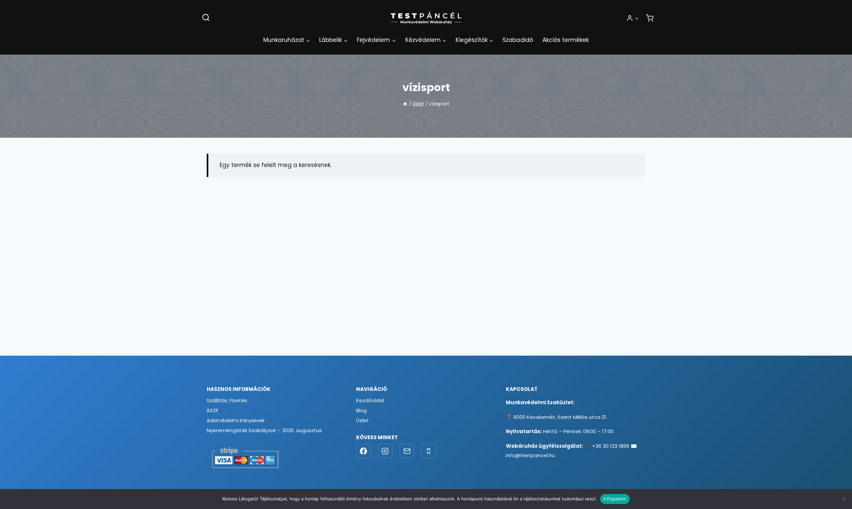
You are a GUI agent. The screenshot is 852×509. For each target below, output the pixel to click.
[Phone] (428, 451)
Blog (361, 410)
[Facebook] (363, 451)
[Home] (405, 103)
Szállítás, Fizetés (227, 400)
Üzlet (362, 420)
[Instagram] (385, 451)
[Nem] (843, 499)
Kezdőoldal (370, 400)
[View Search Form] (206, 18)
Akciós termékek (565, 40)
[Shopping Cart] (649, 18)
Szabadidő (518, 40)
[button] (636, 18)
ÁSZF (212, 410)
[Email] (407, 451)
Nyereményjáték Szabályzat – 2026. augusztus (264, 430)
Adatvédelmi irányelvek (235, 420)
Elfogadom (614, 498)
